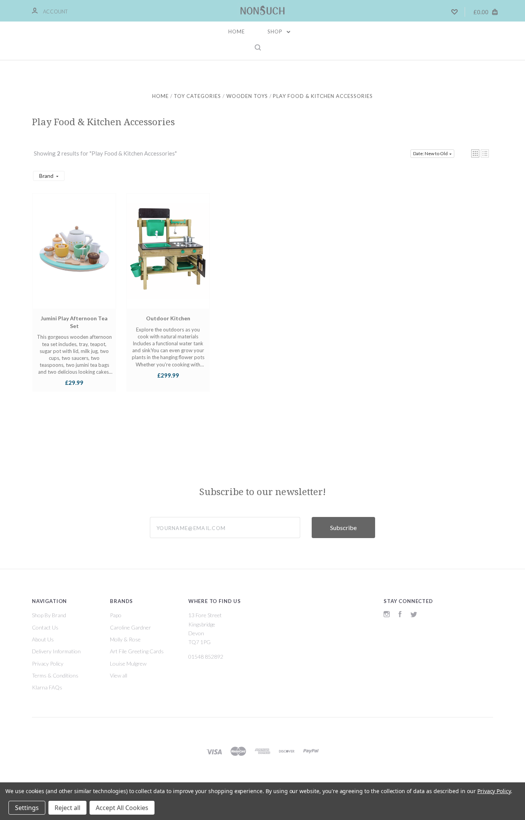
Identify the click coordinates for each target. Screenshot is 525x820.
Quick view (74, 258)
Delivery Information (56, 651)
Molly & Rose (125, 639)
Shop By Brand (49, 615)
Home (236, 31)
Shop (275, 31)
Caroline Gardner (130, 627)
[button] (475, 153)
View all (118, 675)
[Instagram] (387, 615)
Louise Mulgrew (128, 663)
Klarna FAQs (47, 687)
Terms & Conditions (55, 675)
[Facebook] (400, 615)
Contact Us (45, 627)
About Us (43, 639)
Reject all (67, 807)
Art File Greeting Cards (137, 651)
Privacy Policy (47, 663)
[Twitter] (413, 615)
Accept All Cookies (122, 807)
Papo (115, 615)
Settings (27, 807)
